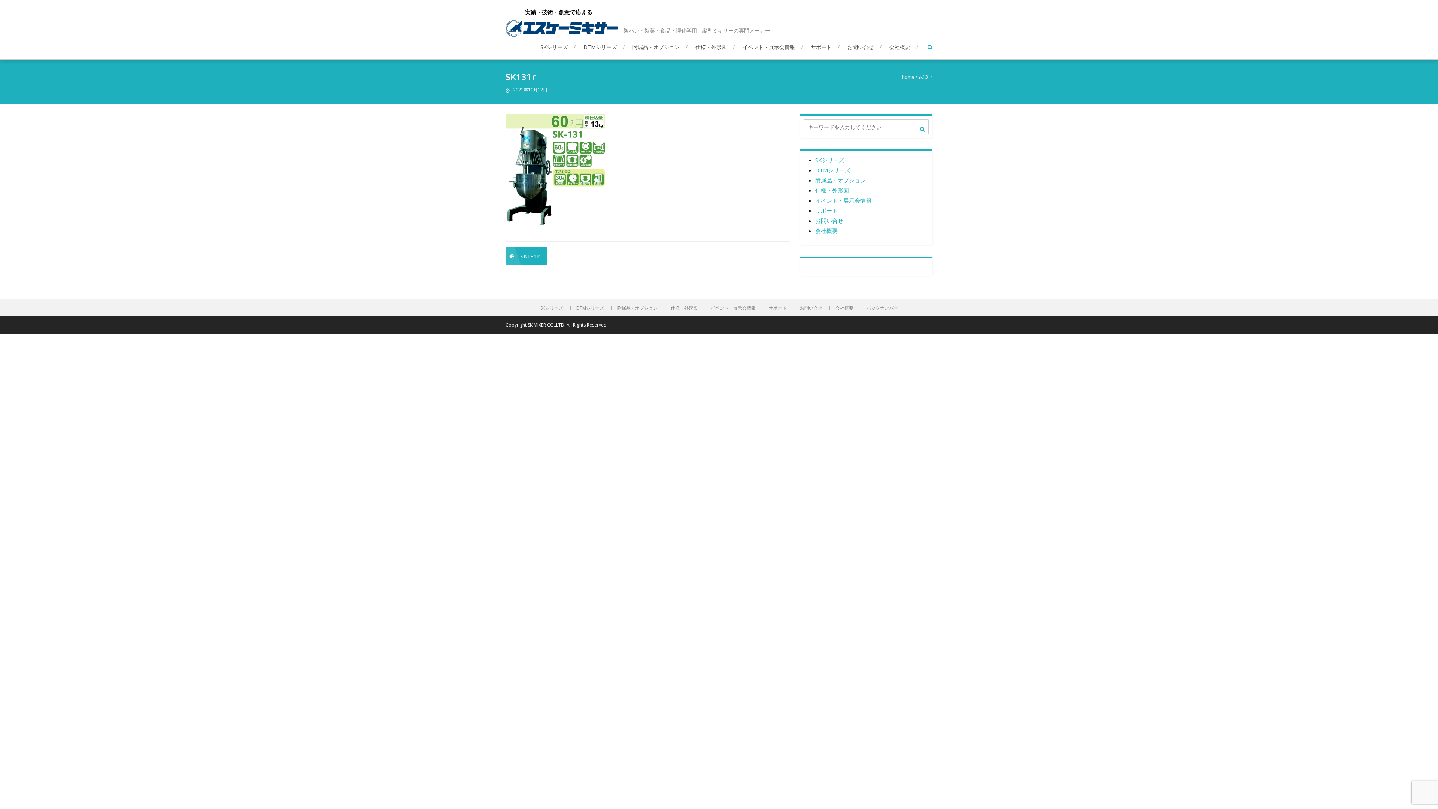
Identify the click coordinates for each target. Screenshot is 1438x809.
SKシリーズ (554, 47)
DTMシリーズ (600, 47)
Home (908, 77)
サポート (821, 47)
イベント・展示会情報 (769, 47)
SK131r (530, 256)
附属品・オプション (656, 47)
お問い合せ (860, 47)
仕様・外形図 (711, 47)
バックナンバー (882, 308)
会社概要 (899, 47)
